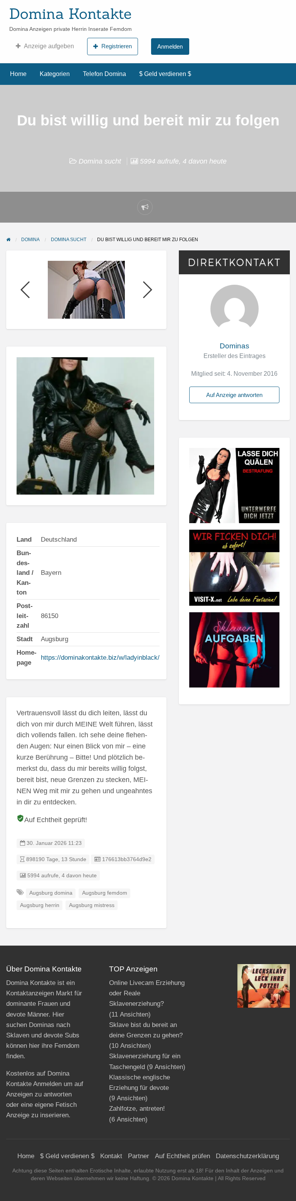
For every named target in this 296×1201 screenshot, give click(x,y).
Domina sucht (100, 161)
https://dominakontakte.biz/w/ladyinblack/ (100, 657)
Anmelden (170, 46)
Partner (138, 1156)
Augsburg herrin (39, 905)
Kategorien (55, 74)
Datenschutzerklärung (247, 1156)
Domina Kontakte (70, 13)
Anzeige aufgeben (49, 46)
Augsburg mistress (91, 905)
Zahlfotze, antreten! (137, 1108)
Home (18, 74)
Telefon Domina (104, 74)
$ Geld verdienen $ (165, 74)
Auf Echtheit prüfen (182, 1156)
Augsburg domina (50, 893)
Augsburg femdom (104, 893)
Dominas (234, 346)
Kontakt (111, 1156)
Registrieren (116, 46)
